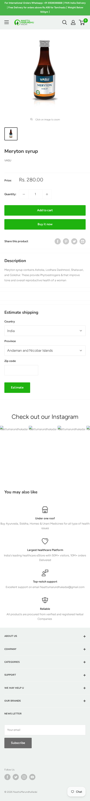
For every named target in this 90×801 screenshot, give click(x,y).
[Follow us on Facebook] (7, 777)
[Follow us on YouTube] (32, 777)
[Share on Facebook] (58, 241)
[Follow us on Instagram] (24, 777)
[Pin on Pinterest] (66, 241)
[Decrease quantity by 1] (23, 194)
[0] (82, 22)
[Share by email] (83, 241)
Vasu (7, 160)
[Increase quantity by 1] (47, 194)
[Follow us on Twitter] (16, 777)
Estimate (17, 387)
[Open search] (64, 22)
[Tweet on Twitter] (74, 241)
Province (10, 341)
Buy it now (45, 224)
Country (9, 321)
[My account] (73, 22)
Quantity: (10, 194)
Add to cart (45, 210)
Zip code (10, 361)
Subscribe (18, 743)
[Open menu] (6, 22)
